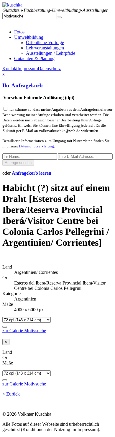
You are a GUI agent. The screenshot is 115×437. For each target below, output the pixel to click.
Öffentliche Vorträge (45, 42)
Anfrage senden (18, 162)
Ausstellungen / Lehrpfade (50, 53)
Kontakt (9, 68)
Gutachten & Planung (34, 58)
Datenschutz (49, 68)
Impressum (27, 68)
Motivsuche (35, 330)
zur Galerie (13, 330)
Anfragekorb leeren (31, 173)
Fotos (19, 31)
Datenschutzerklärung (36, 146)
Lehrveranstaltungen (45, 47)
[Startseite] (12, 4)
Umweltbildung (28, 37)
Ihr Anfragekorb (22, 85)
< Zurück (11, 393)
